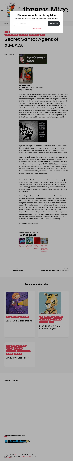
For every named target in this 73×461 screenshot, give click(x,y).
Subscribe (54, 23)
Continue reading (36, 28)
